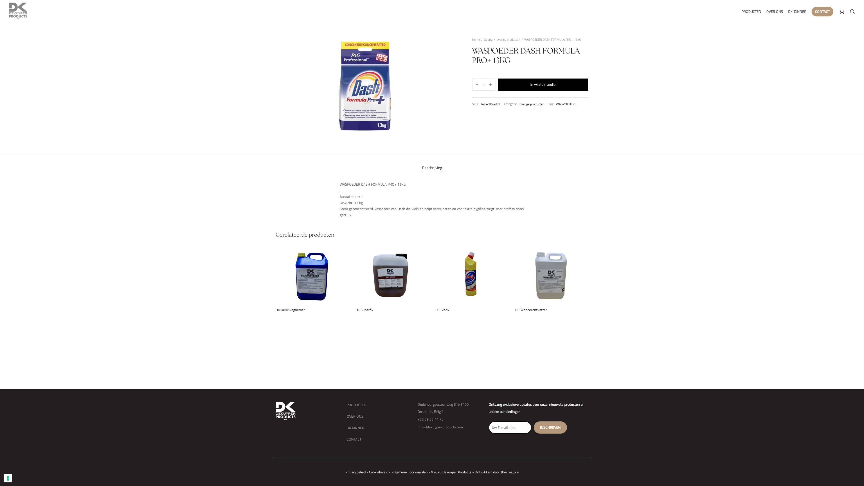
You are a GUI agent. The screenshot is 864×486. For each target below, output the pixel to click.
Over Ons (774, 11)
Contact (822, 11)
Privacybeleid (355, 472)
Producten (751, 11)
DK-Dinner (797, 11)
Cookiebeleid (378, 472)
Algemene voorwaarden (410, 472)
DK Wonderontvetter (531, 309)
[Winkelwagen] (841, 11)
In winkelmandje (543, 84)
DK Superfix (364, 309)
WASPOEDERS (566, 104)
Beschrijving (432, 167)
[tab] (432, 167)
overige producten (508, 40)
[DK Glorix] (471, 275)
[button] (304, 293)
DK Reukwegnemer (290, 309)
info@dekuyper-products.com (440, 427)
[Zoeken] (852, 11)
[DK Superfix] (392, 275)
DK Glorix (442, 309)
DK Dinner (355, 427)
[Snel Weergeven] (319, 293)
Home (476, 40)
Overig (488, 40)
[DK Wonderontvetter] (551, 275)
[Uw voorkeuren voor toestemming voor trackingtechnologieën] (8, 478)
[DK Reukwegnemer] (312, 275)
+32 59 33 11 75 (430, 419)
